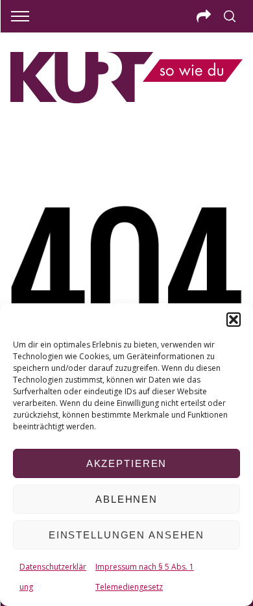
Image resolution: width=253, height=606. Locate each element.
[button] (233, 319)
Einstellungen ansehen (126, 534)
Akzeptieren (126, 463)
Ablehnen (126, 499)
